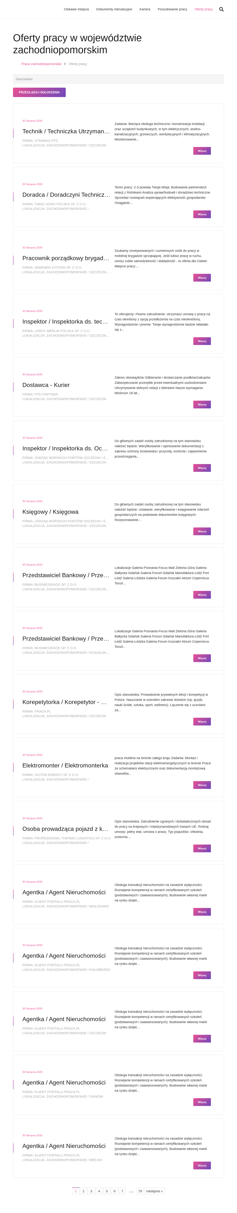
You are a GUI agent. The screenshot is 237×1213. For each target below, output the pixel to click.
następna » (154, 1191)
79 (140, 1191)
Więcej (202, 150)
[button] (221, 9)
